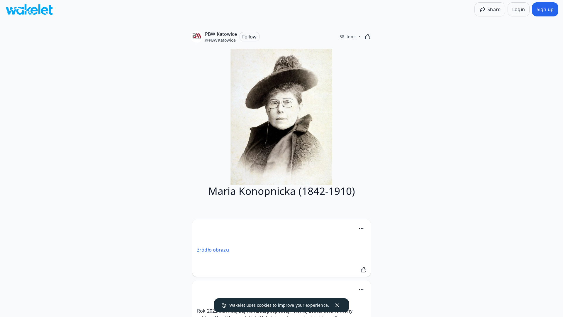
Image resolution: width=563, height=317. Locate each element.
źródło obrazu (213, 250)
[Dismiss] (337, 305)
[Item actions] (361, 228)
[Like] (367, 36)
